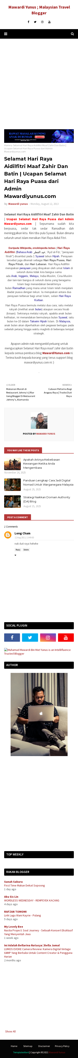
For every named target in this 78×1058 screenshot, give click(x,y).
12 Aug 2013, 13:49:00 (24, 537)
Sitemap (27, 1046)
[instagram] (42, 22)
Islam (66, 268)
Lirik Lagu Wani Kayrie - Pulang (22, 915)
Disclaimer (44, 1046)
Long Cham (22, 533)
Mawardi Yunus (57, 1052)
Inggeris (23, 276)
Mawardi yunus (18, 204)
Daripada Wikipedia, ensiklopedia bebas (32, 248)
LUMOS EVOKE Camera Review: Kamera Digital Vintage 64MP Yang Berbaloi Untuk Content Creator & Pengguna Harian (38, 952)
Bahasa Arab (24, 252)
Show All (10, 1031)
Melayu (34, 276)
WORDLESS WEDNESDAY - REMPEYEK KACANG (31, 900)
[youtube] (49, 22)
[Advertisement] (39, 84)
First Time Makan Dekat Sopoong (24, 885)
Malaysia (64, 321)
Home (7, 145)
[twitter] (35, 22)
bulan (38, 309)
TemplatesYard (21, 1052)
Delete (26, 549)
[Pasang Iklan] (39, 142)
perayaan (25, 268)
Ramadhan (18, 288)
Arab (14, 276)
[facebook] (28, 22)
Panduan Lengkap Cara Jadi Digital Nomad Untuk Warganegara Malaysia (48, 482)
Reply (18, 549)
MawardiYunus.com (56, 353)
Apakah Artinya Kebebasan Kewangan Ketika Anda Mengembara (41, 463)
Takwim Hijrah (38, 321)
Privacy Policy (62, 1046)
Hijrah (55, 256)
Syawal (39, 256)
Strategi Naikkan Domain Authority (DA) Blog (46, 499)
